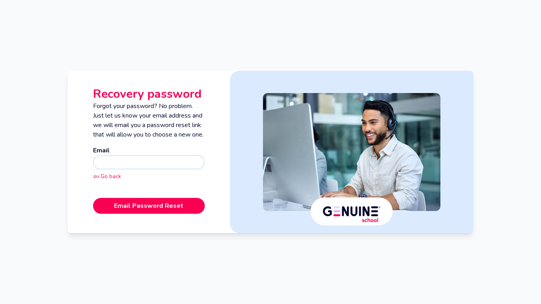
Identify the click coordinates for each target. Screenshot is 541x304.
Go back (107, 176)
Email (101, 150)
